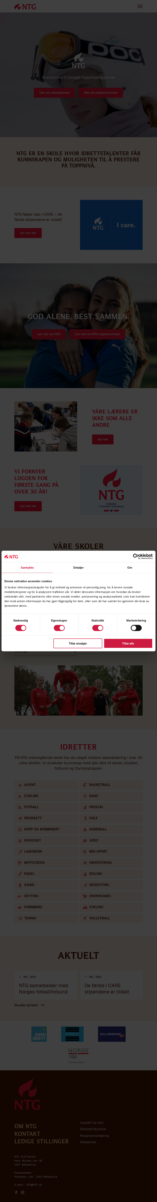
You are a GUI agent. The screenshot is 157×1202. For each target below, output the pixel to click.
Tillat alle (128, 643)
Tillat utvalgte (78, 643)
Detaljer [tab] (78, 567)
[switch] (59, 628)
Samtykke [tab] (27, 567)
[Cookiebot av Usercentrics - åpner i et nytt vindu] (136, 556)
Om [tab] (129, 567)
